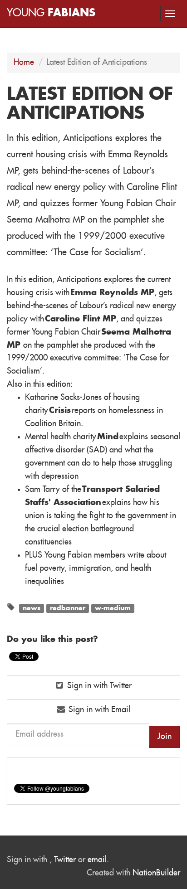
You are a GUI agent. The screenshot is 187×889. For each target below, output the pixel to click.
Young (51, 13)
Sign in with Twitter (98, 686)
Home (24, 62)
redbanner (67, 608)
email (97, 860)
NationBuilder (156, 873)
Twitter (65, 860)
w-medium (113, 608)
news (31, 608)
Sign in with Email (98, 710)
